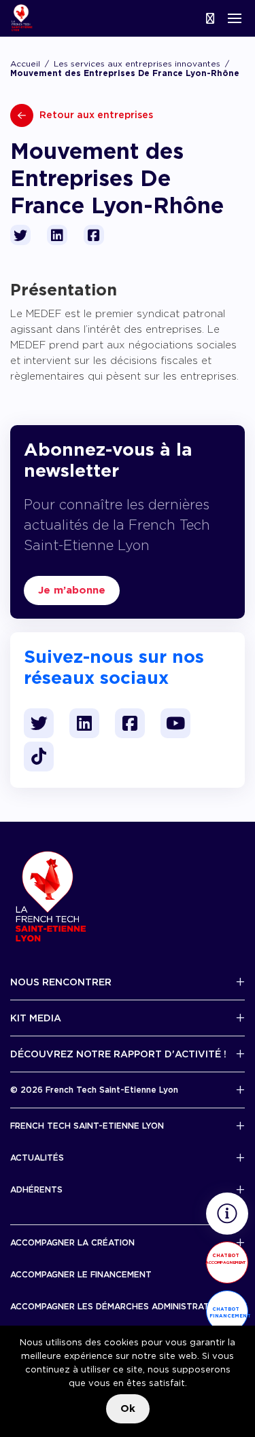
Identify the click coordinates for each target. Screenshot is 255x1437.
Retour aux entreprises (95, 114)
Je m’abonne (71, 590)
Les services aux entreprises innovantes (137, 63)
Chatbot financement (228, 1312)
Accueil (25, 63)
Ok (127, 1408)
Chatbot (225, 1258)
